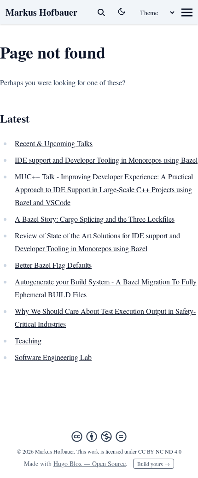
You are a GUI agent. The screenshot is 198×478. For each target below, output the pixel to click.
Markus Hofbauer (41, 12)
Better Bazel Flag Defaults (53, 265)
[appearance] (121, 11)
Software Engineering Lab (53, 357)
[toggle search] (101, 12)
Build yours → (153, 463)
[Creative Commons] (99, 436)
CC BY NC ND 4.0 (159, 451)
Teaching (28, 340)
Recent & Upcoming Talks (54, 143)
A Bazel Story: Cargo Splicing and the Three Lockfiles (95, 219)
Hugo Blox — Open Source (89, 463)
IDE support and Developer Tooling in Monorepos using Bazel (106, 160)
